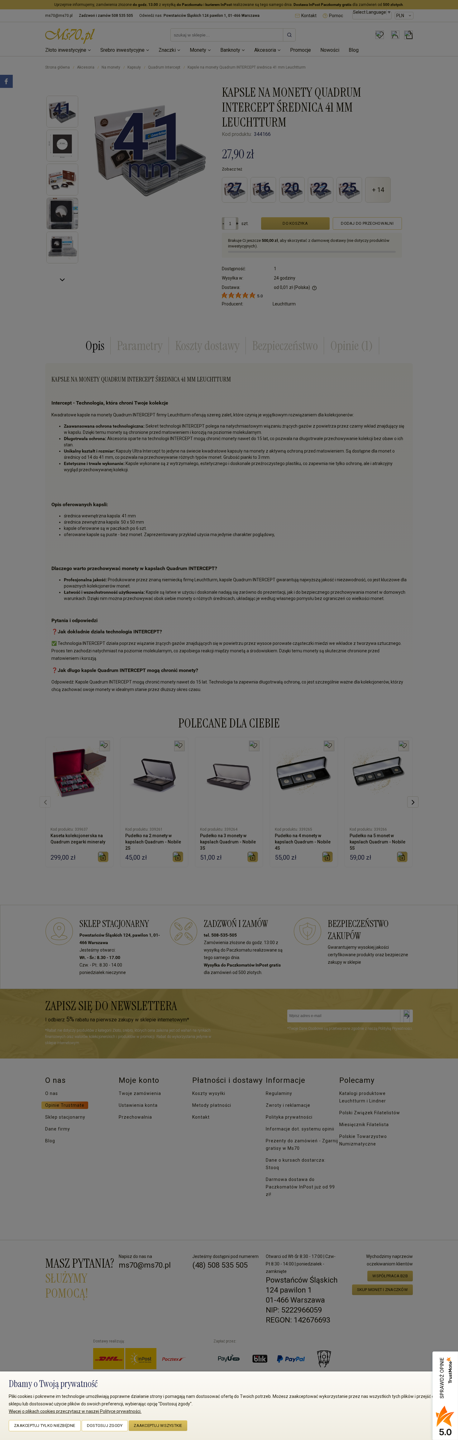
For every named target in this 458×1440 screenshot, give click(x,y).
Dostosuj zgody (105, 1425)
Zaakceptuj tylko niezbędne (44, 1425)
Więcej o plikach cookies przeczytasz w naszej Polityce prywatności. (75, 1411)
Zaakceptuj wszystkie (158, 1425)
